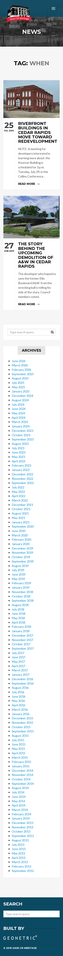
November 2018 (22, 592)
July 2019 (18, 570)
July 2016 (18, 692)
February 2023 (21, 465)
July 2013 (18, 844)
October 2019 (21, 557)
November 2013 (22, 827)
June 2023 (18, 452)
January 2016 (20, 714)
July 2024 (18, 404)
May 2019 (18, 579)
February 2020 (21, 539)
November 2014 (22, 775)
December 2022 (22, 474)
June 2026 (18, 361)
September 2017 (23, 648)
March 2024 (20, 422)
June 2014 (18, 797)
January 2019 (20, 587)
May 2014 (18, 801)
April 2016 (18, 705)
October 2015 (21, 727)
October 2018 (21, 596)
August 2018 (20, 605)
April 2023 (18, 461)
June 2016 (18, 696)
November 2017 (22, 640)
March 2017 (20, 670)
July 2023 (18, 448)
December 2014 (22, 770)
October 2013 (21, 831)
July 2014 (18, 792)
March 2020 (20, 535)
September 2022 (23, 483)
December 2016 (22, 679)
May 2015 (18, 749)
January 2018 (20, 631)
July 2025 (18, 383)
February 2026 (21, 369)
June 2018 (18, 613)
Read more (31, 153)
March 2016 (20, 709)
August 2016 (20, 687)
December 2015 (22, 718)
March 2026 (20, 365)
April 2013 (18, 858)
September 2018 (23, 600)
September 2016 (23, 683)
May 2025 (18, 387)
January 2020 (20, 544)
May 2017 (18, 661)
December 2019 (22, 548)
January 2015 (20, 766)
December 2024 (22, 396)
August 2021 (20, 513)
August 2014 (20, 788)
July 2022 (18, 487)
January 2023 (20, 470)
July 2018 (18, 609)
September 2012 (23, 871)
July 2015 (18, 740)
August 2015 (20, 735)
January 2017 (20, 674)
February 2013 (21, 866)
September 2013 (23, 836)
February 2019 (21, 583)
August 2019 (20, 566)
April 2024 (18, 417)
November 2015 (22, 722)
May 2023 (18, 457)
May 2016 (18, 701)
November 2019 (22, 552)
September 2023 (23, 439)
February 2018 (21, 626)
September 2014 (23, 783)
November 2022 (22, 478)
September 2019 (23, 561)
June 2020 (18, 531)
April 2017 (18, 666)
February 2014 (21, 814)
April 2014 (18, 805)
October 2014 (21, 779)
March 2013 (20, 862)
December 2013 (22, 823)
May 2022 (18, 492)
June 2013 (18, 849)
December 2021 (22, 505)
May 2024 (18, 413)
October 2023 (21, 435)
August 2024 (20, 400)
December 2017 (22, 635)
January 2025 (20, 391)
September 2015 (23, 731)
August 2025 (20, 378)
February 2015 (21, 762)
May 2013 (18, 853)
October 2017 (21, 644)
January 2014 (20, 818)
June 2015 (18, 744)
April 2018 (18, 622)
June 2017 (18, 657)
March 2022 (20, 500)
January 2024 (20, 426)
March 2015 (20, 757)
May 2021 (18, 518)
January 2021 (20, 522)
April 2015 (18, 753)
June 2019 (18, 574)
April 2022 (18, 496)
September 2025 (23, 374)
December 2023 (22, 430)
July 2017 (18, 653)
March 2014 (20, 810)
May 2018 (18, 618)
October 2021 (21, 509)
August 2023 (20, 444)
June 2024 (18, 409)
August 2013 (20, 840)
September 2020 (23, 526)
